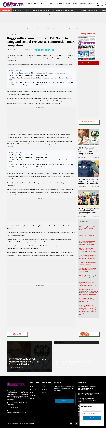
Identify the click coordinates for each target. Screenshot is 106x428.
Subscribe (65, 401)
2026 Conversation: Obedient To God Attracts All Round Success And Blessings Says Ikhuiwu (88, 257)
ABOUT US (45, 389)
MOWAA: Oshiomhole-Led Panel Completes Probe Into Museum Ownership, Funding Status (41, 82)
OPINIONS (51, 3)
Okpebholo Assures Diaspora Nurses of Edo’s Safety (27, 85)
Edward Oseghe (82, 216)
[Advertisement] (53, 19)
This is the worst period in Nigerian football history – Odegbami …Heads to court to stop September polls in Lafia (87, 283)
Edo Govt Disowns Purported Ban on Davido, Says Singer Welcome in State (87, 269)
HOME (30, 3)
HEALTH (32, 399)
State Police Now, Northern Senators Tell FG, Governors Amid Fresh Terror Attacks (88, 181)
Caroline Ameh (82, 157)
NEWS (36, 3)
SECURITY (91, 3)
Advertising (45, 393)
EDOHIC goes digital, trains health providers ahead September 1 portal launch (36, 10)
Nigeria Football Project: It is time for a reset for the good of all (88, 276)
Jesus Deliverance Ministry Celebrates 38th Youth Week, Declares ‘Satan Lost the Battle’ (88, 250)
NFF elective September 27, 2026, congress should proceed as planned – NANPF (88, 300)
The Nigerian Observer (13, 49)
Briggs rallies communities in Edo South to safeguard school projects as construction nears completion (56, 28)
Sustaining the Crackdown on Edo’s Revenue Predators (74, 363)
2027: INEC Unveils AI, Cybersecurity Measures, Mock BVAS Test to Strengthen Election (87, 151)
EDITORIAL (60, 3)
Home (28, 28)
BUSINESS (83, 3)
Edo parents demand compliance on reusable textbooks (28, 75)
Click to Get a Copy (88, 63)
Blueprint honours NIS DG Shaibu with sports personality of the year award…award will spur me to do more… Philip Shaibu (88, 292)
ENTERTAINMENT (71, 3)
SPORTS (42, 3)
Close (83, 423)
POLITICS (33, 389)
